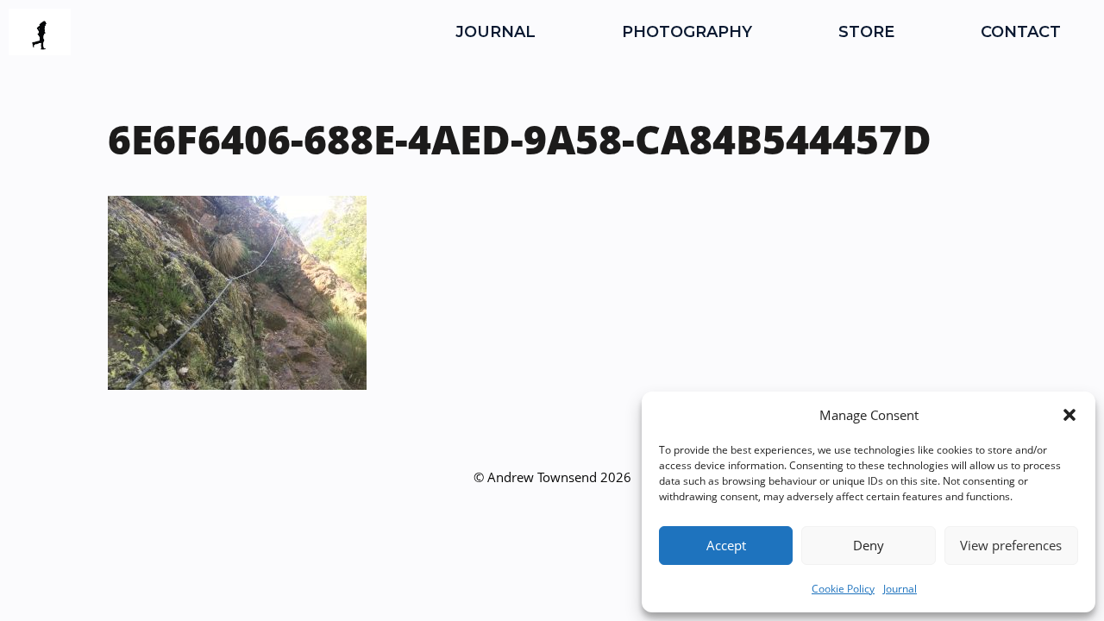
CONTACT (1021, 31)
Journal (900, 588)
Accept (726, 545)
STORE (866, 31)
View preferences (1011, 545)
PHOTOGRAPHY (687, 31)
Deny (868, 545)
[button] (1069, 414)
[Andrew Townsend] (40, 32)
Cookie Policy (843, 588)
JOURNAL (495, 31)
